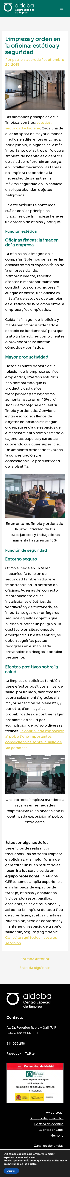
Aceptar (11, 1170)
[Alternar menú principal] (61, 8)
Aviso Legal (54, 1113)
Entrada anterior (35, 959)
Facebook (14, 1054)
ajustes (32, 1164)
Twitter (30, 1054)
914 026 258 (16, 1044)
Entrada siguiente (34, 967)
